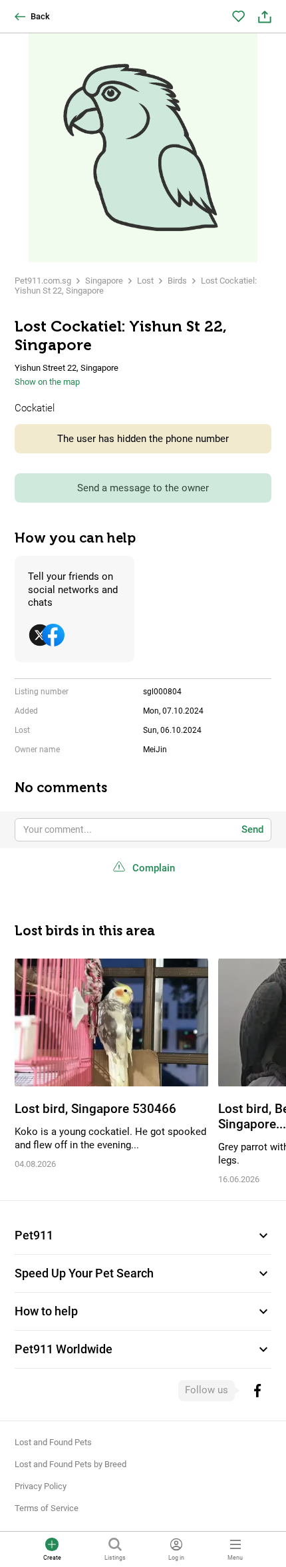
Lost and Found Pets (53, 1442)
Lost (145, 281)
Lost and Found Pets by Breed (70, 1464)
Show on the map (47, 382)
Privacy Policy (41, 1486)
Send (252, 829)
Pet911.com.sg (43, 281)
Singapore (104, 281)
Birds (177, 281)
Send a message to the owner (143, 488)
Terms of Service (46, 1508)
